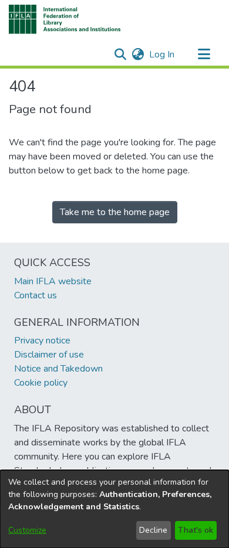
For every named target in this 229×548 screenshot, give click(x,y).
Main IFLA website (53, 281)
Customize (27, 530)
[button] (65, 19)
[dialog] (114, 509)
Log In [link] (162, 54)
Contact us (35, 295)
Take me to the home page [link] (115, 212)
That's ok (195, 530)
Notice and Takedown (58, 368)
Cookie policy (41, 382)
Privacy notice (42, 340)
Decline (153, 530)
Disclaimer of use (49, 354)
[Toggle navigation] (203, 54)
